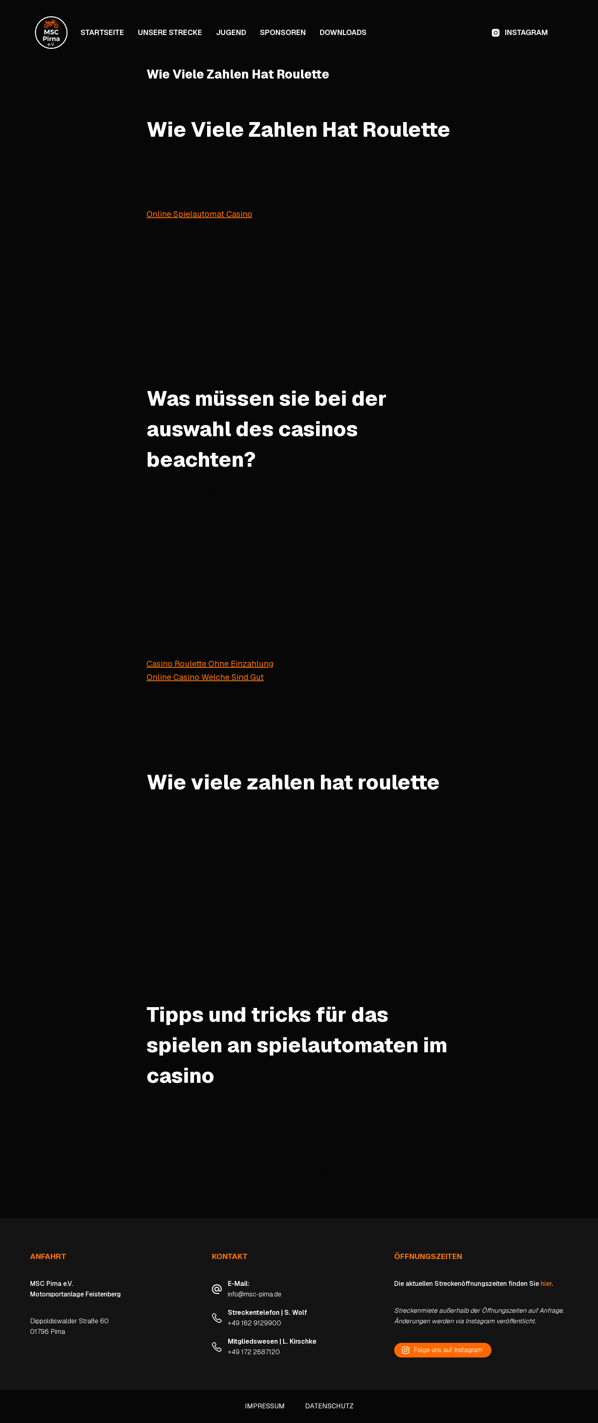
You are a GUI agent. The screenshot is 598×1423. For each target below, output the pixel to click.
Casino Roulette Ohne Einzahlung (209, 663)
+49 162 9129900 (254, 1323)
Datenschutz (329, 1406)
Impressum (265, 1406)
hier (546, 1283)
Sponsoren (283, 32)
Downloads (343, 32)
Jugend (231, 32)
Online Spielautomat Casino (199, 214)
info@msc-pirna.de (255, 1294)
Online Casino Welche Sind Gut (205, 677)
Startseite (102, 32)
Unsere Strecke (170, 32)
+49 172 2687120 (254, 1352)
